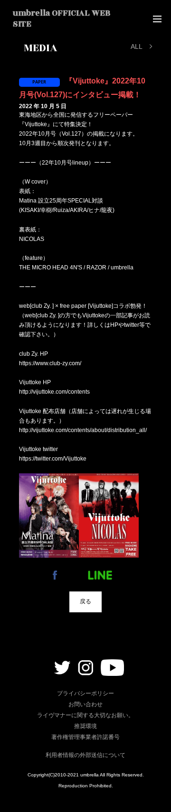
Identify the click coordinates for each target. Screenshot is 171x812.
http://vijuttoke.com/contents (54, 391)
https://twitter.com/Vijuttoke (52, 458)
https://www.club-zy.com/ (50, 363)
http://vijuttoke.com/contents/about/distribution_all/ (83, 430)
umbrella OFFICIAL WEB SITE (61, 18)
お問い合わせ (85, 704)
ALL (136, 46)
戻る (85, 601)
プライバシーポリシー (85, 693)
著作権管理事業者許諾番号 (85, 737)
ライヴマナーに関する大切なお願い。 (85, 715)
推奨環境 (85, 726)
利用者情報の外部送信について (85, 755)
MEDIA (40, 48)
